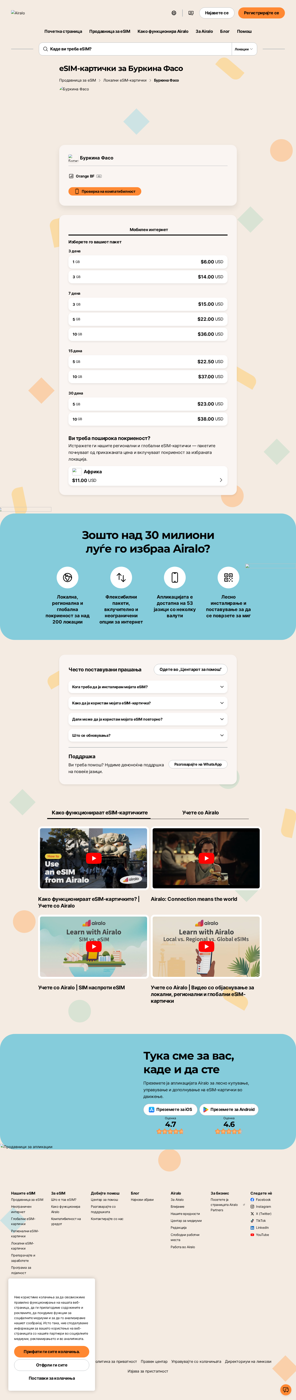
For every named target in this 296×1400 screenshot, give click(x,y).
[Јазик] (174, 13)
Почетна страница (63, 31)
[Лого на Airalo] (24, 12)
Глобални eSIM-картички (23, 1221)
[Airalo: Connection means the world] (206, 858)
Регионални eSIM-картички (25, 1233)
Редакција (179, 1227)
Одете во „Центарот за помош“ (191, 669)
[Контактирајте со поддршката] (285, 1389)
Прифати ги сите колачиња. (52, 1351)
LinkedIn (262, 1227)
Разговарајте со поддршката (103, 1209)
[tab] (148, 229)
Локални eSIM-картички (125, 80)
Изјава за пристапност (148, 1371)
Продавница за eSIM (109, 31)
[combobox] (148, 49)
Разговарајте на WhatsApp (198, 764)
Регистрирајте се (261, 12)
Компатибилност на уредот (66, 1221)
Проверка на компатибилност (109, 191)
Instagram (263, 1206)
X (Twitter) (263, 1214)
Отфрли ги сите (52, 1365)
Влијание (177, 1206)
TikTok (261, 1221)
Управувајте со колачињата (196, 1361)
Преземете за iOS (174, 1109)
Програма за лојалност (21, 1270)
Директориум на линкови (248, 1361)
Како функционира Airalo (163, 31)
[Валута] (191, 13)
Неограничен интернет (21, 1209)
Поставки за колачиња (52, 1378)
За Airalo (204, 31)
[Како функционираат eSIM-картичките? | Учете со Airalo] (93, 858)
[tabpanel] (148, 330)
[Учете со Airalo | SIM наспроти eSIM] (93, 947)
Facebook (263, 1199)
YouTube (262, 1235)
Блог (225, 31)
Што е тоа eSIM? (63, 1199)
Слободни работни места (185, 1237)
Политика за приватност (115, 1361)
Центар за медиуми (186, 1221)
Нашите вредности (185, 1214)
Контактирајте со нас (107, 1219)
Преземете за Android (232, 1109)
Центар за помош (104, 1199)
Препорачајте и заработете (23, 1257)
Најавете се (217, 12)
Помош (244, 31)
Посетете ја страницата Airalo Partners (224, 1205)
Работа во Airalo (183, 1247)
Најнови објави (142, 1199)
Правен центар (154, 1361)
